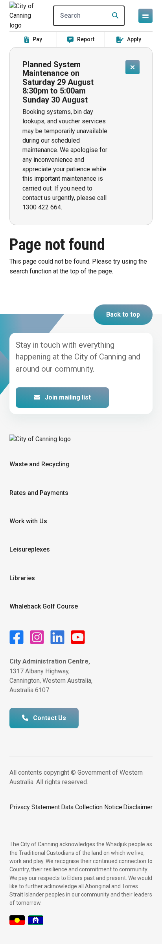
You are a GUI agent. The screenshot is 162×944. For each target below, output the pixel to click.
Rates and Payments (38, 493)
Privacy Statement (34, 807)
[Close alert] (132, 67)
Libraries (22, 578)
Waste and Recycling (39, 464)
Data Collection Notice (91, 807)
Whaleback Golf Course (43, 606)
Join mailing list (67, 397)
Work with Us (28, 521)
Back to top (123, 314)
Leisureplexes (29, 549)
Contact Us (48, 718)
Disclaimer (138, 807)
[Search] (112, 15)
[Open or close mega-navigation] (145, 16)
